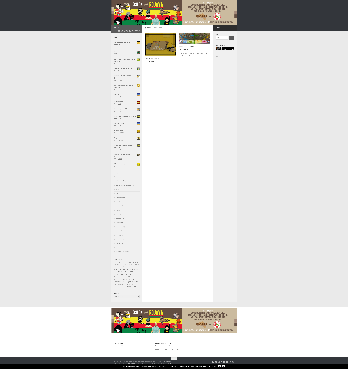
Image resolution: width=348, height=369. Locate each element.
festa (115, 267)
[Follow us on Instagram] (124, 31)
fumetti (124, 267)
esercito (125, 265)
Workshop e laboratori (186, 46)
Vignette (147, 58)
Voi (117, 247)
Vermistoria (119, 235)
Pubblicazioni (119, 227)
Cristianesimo (135, 262)
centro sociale (128, 262)
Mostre (118, 214)
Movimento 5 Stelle (118, 279)
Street (117, 231)
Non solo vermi (120, 218)
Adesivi (118, 177)
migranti (125, 277)
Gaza (132, 267)
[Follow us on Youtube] (127, 31)
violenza (130, 286)
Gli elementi (183, 49)
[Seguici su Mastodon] (138, 31)
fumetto (129, 267)
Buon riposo (149, 61)
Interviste (118, 206)
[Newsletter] (133, 31)
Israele (116, 272)
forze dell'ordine (119, 267)
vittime (134, 286)
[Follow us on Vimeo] (130, 31)
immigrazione (133, 269)
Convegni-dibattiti (120, 197)
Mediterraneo (118, 277)
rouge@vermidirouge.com (121, 346)
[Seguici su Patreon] (136, 31)
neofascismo (125, 279)
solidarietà (132, 284)
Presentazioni (119, 222)
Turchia (123, 286)
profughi (127, 282)
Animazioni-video (120, 181)
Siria (127, 284)
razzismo (134, 281)
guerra (117, 269)
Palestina (117, 282)
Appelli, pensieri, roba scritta (123, 185)
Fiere (117, 202)
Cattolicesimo (120, 262)
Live (117, 210)
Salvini (123, 284)
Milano (131, 276)
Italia (120, 271)
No (223, 366)
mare (130, 274)
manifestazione (124, 274)
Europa (130, 265)
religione (117, 284)
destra (116, 265)
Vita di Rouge (119, 243)
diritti (120, 264)
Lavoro (131, 272)
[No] (346, 366)
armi (115, 262)
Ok (219, 366)
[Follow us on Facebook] (119, 31)
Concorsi (118, 193)
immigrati (124, 269)
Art (116, 189)
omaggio (132, 279)
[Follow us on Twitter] (122, 31)
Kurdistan (126, 272)
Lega (135, 272)
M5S (118, 274)
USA (126, 286)
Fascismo (136, 265)
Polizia (122, 282)
